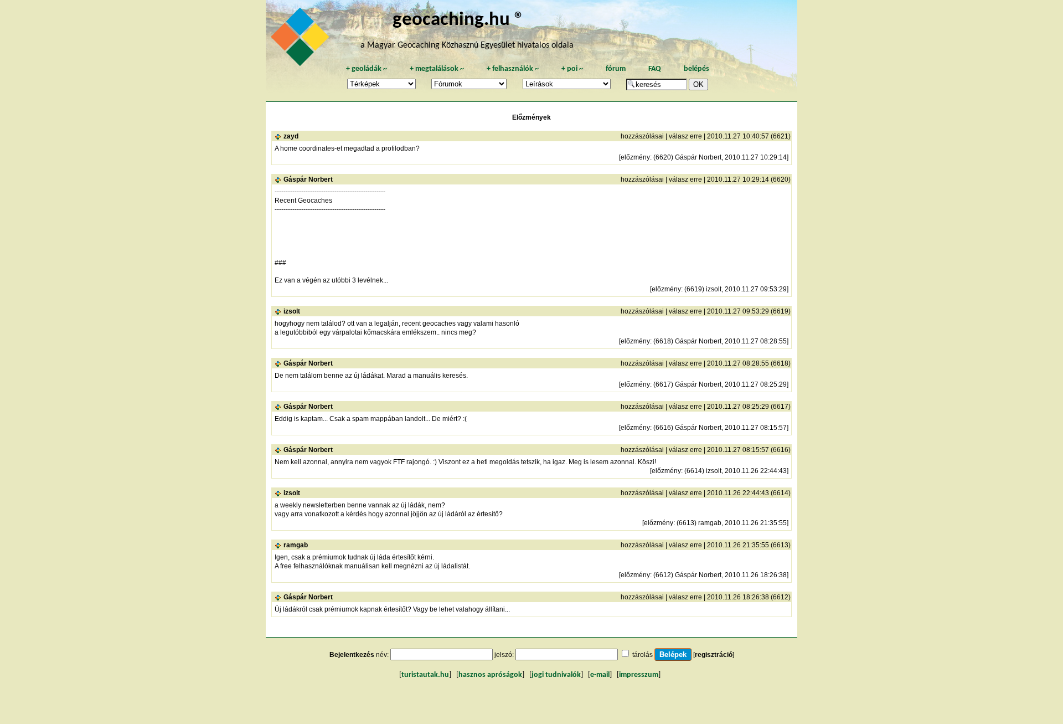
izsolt (291, 311)
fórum (616, 69)
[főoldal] (302, 40)
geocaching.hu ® (458, 20)
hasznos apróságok (490, 675)
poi (572, 69)
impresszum (638, 675)
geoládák (366, 69)
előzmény (635, 157)
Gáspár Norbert (308, 179)
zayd (290, 136)
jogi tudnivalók (556, 675)
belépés (696, 69)
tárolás (642, 655)
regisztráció (713, 655)
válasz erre (685, 136)
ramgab (295, 545)
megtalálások (436, 69)
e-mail (600, 675)
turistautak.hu (425, 675)
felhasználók (512, 69)
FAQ (654, 69)
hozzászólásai (642, 136)
